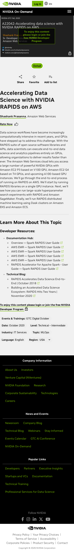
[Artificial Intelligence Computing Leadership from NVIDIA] (12, 4)
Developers (12, 468)
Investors (27, 369)
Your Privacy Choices (46, 534)
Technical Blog (14, 430)
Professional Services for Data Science (30, 491)
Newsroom (12, 423)
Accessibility (48, 538)
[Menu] (69, 11)
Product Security (43, 543)
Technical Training (16, 484)
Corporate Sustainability (21, 393)
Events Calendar (15, 438)
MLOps (45, 332)
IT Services (20, 332)
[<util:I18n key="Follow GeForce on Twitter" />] (41, 519)
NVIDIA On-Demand (18, 446)
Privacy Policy (21, 534)
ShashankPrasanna (13, 116)
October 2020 (16, 325)
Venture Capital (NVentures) (23, 377)
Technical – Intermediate (51, 325)
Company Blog (32, 423)
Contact (62, 543)
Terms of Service (26, 538)
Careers (10, 401)
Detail (37, 66)
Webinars (34, 430)
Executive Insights (51, 468)
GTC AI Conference (43, 438)
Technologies (49, 393)
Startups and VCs (16, 476)
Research (40, 385)
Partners (29, 468)
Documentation (42, 476)
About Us (11, 369)
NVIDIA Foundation (17, 385)
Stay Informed (54, 430)
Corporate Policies (18, 543)
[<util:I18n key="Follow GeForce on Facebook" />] (22, 519)
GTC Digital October (37, 318)
